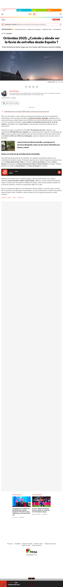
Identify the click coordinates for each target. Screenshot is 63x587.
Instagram (21, 523)
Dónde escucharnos (36, 545)
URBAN (49, 10)
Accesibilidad (17, 543)
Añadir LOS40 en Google (11, 103)
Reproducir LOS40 (59, 172)
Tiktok (25, 523)
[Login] (60, 14)
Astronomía (20, 197)
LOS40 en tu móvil (26, 545)
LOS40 (4, 10)
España (3, 20)
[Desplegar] (31, 578)
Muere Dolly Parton (20, 29)
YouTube (28, 523)
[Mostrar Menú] (2, 14)
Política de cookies (38, 543)
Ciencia (14, 197)
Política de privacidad (27, 543)
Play (31, 584)
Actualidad (9, 33)
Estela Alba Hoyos (14, 91)
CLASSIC (19, 10)
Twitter (29, 86)
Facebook (26, 86)
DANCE (34, 10)
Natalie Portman (47, 29)
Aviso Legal (10, 543)
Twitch (38, 523)
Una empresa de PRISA (31, 550)
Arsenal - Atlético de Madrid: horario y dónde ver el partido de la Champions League (40, 510)
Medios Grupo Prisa (31, 555)
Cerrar (60, 24)
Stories (41, 523)
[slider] (31, 580)
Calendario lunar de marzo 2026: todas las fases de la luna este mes (26, 111)
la (38, 118)
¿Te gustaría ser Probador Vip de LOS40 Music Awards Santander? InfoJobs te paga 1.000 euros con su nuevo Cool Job (21, 512)
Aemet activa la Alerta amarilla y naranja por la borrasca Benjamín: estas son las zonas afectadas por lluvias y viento (38, 144)
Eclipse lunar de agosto (34, 29)
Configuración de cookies (50, 543)
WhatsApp (33, 86)
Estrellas (3, 197)
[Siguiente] (60, 29)
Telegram (36, 86)
